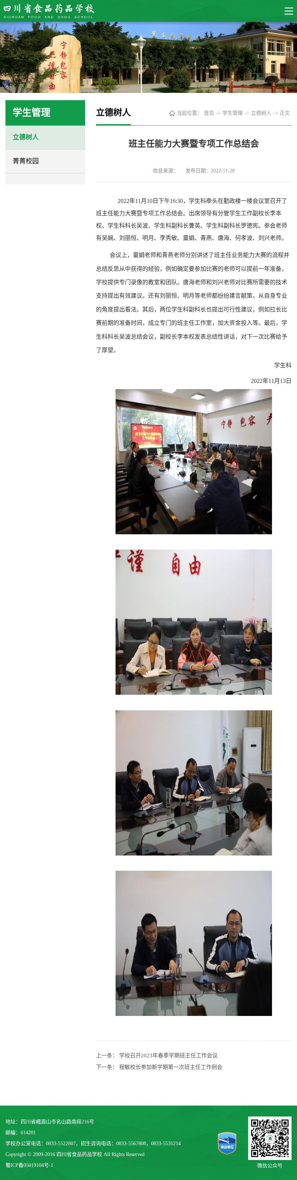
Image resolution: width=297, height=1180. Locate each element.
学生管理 (232, 113)
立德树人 (26, 137)
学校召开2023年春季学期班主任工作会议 (168, 1055)
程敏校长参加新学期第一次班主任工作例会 (170, 1067)
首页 (209, 113)
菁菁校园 (26, 161)
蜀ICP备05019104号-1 (29, 1165)
